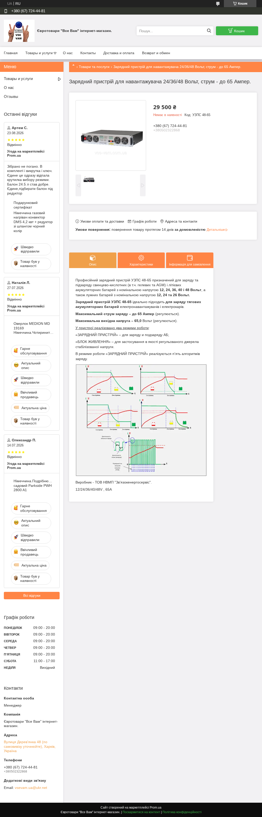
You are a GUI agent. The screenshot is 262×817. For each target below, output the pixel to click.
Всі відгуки (31, 595)
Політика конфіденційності (182, 812)
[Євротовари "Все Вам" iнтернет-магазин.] (19, 31)
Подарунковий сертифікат (26, 205)
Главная (11, 53)
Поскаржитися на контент (141, 812)
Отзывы (11, 96)
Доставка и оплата (118, 53)
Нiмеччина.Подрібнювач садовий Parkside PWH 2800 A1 (34, 485)
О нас (68, 53)
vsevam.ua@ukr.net (31, 788)
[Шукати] (208, 30)
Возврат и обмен (156, 53)
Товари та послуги (94, 67)
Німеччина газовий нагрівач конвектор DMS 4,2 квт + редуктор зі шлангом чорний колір (33, 222)
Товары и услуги (39, 53)
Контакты (88, 53)
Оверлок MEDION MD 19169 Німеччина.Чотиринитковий (34, 328)
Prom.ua (155, 807)
